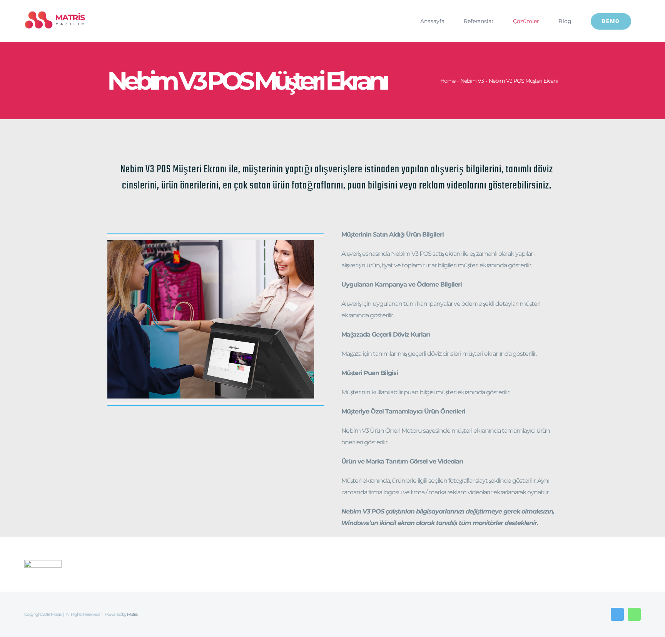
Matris (132, 614)
